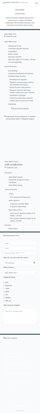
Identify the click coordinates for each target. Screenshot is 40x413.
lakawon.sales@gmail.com (13, 387)
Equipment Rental (9, 277)
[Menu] (37, 3)
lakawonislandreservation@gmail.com (17, 383)
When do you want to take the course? (15, 257)
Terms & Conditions (32, 409)
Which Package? (8, 267)
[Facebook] (7, 392)
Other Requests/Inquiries (11, 305)
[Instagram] (12, 392)
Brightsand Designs (20, 410)
